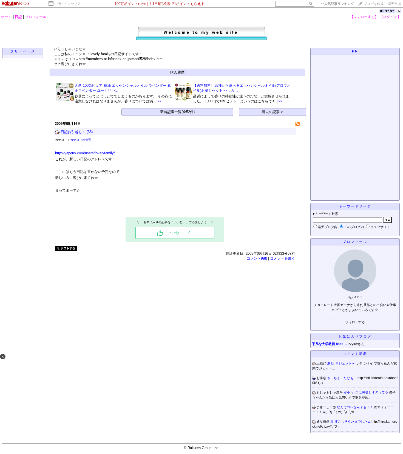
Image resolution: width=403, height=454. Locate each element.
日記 (18, 17)
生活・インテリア (67, 4)
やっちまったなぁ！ (342, 378)
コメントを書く (282, 258)
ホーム (6, 17)
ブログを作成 (374, 4)
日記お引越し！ (73, 132)
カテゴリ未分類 (80, 139)
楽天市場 (394, 4)
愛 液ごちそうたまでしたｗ (350, 422)
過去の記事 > (272, 112)
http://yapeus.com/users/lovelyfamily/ (85, 153)
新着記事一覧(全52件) (177, 112)
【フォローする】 (364, 17)
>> (337, 4)
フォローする (355, 322)
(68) (90, 132)
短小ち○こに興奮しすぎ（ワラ (366, 392)
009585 (387, 11)
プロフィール (35, 17)
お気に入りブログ (355, 336)
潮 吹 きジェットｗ (341, 363)
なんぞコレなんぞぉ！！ (355, 407)
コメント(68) (257, 258)
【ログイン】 (390, 17)
